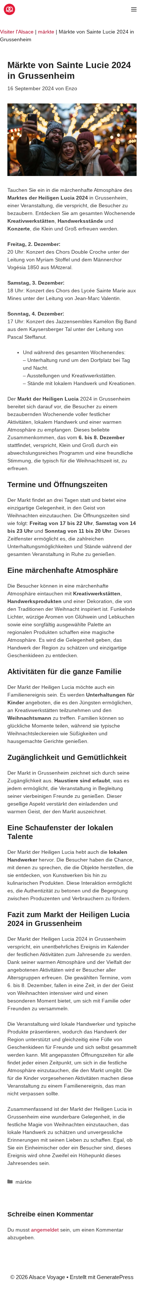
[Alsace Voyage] (9, 9)
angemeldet (45, 1230)
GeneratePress (115, 1277)
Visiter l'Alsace (17, 32)
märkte (46, 32)
